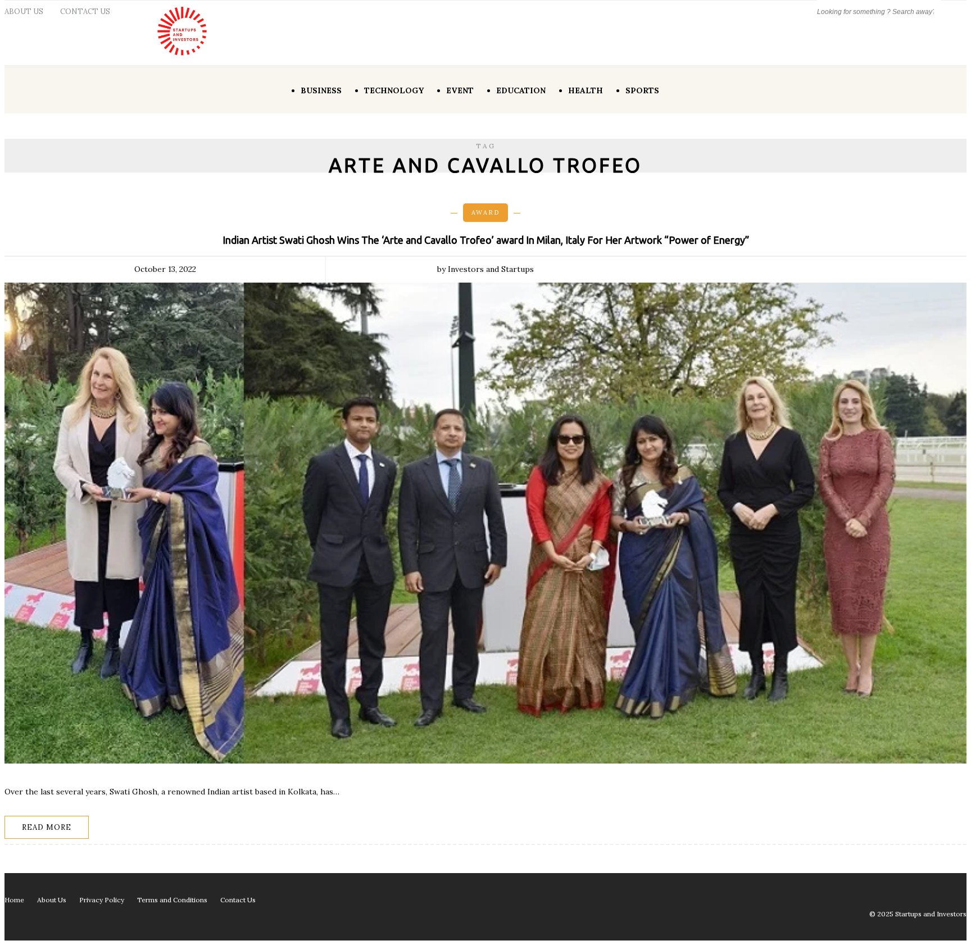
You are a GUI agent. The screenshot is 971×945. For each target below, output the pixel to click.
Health (585, 90)
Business (321, 90)
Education (521, 90)
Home (14, 900)
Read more (46, 827)
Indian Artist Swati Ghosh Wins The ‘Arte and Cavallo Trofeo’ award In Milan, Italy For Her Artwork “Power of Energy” (486, 240)
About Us (23, 11)
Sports (642, 90)
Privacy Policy (101, 900)
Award (485, 212)
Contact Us (85, 11)
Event (460, 90)
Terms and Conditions (172, 900)
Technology (394, 90)
